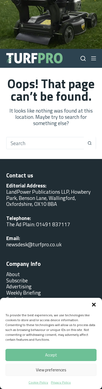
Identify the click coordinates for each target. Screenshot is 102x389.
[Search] (83, 58)
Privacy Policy (61, 382)
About (13, 274)
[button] (94, 304)
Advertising (19, 286)
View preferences (51, 370)
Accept (51, 355)
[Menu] (93, 58)
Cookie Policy (38, 382)
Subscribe (17, 280)
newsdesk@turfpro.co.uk (33, 244)
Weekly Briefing (23, 292)
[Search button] (90, 143)
